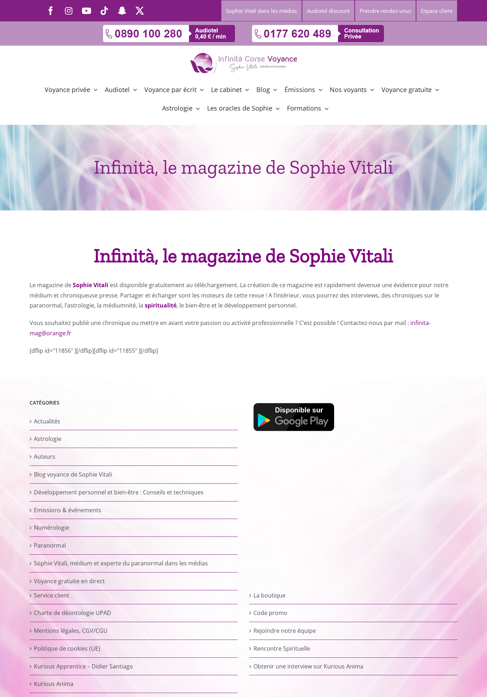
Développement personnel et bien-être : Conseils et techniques (119, 492)
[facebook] (50, 11)
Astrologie (47, 439)
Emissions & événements (67, 510)
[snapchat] (122, 11)
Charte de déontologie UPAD (72, 613)
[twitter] (140, 11)
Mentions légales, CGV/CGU (71, 631)
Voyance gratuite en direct (69, 581)
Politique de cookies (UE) (67, 648)
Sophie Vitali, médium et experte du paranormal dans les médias (121, 563)
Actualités (47, 421)
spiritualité (160, 305)
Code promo (270, 613)
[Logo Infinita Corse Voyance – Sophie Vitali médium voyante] (243, 56)
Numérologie (51, 527)
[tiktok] (104, 11)
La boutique (269, 595)
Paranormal (50, 545)
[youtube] (86, 11)
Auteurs (44, 457)
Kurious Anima (53, 684)
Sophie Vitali (90, 285)
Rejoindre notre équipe (284, 631)
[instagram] (68, 11)
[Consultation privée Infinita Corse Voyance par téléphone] (318, 28)
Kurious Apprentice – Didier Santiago (83, 666)
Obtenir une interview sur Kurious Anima (308, 666)
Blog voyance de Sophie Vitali (73, 474)
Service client (51, 595)
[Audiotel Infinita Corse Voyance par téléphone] (169, 28)
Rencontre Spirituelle (281, 648)
